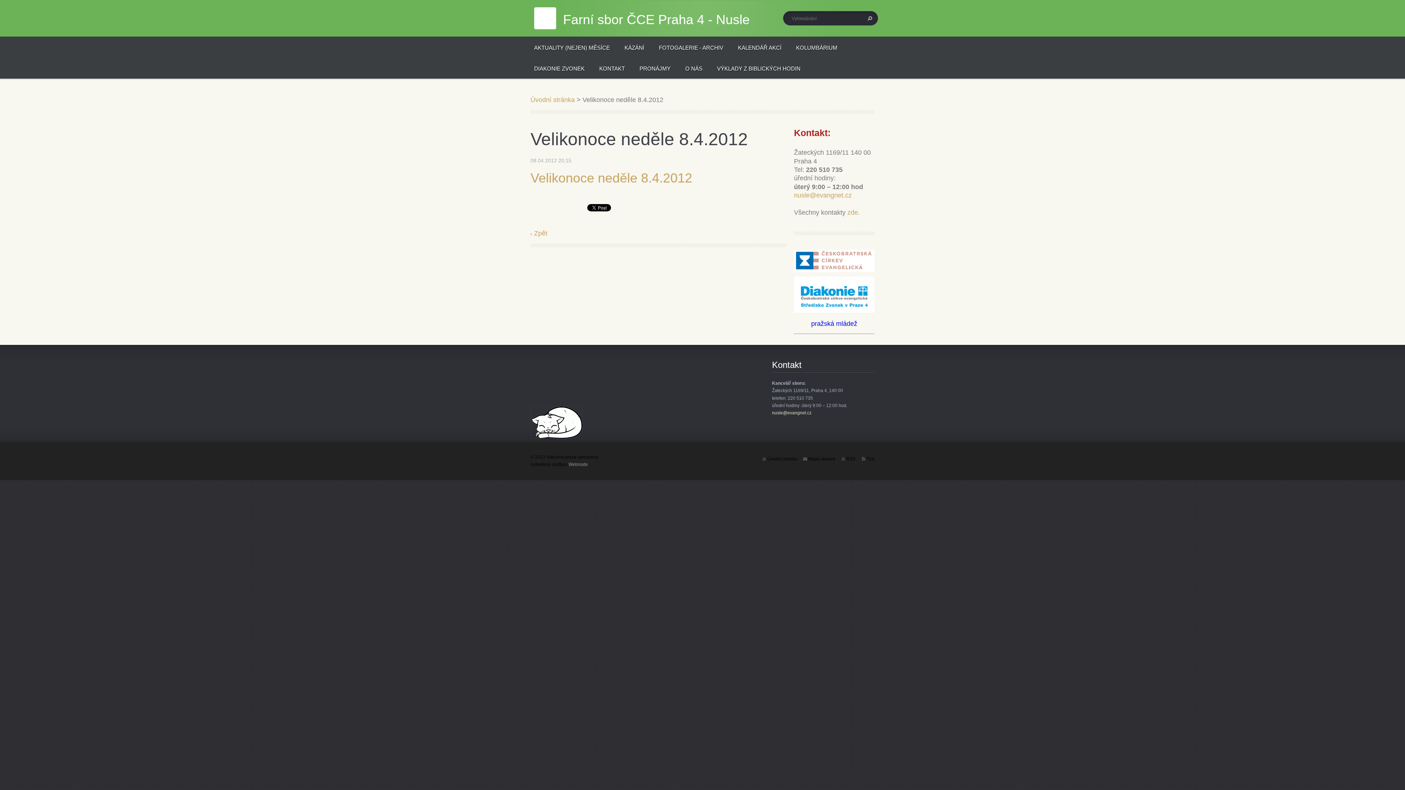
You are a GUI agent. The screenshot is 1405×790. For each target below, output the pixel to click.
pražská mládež (834, 323)
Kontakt (612, 68)
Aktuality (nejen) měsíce (572, 48)
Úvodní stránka (553, 100)
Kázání (634, 48)
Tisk (870, 459)
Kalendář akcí (760, 48)
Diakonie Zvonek (559, 68)
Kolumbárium (817, 48)
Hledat (868, 18)
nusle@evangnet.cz (823, 195)
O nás (693, 68)
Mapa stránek (821, 459)
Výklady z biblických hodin (759, 68)
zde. (853, 212)
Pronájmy (655, 68)
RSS (850, 459)
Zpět (540, 233)
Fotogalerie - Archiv (691, 48)
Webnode (578, 464)
